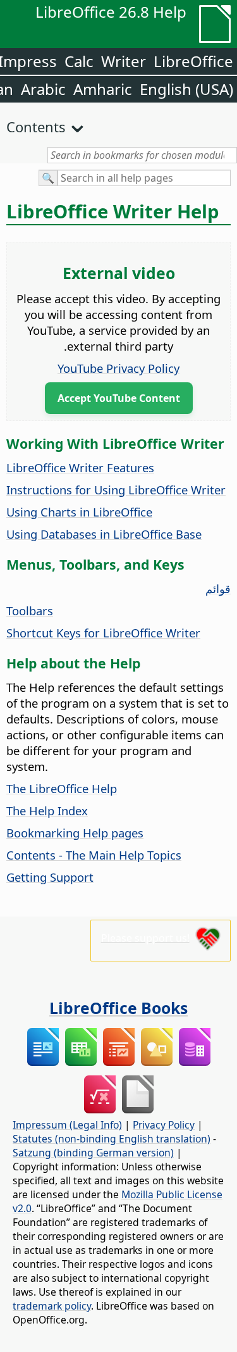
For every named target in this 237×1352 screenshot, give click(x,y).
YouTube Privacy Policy (118, 368)
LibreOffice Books (118, 1007)
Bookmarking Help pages (74, 833)
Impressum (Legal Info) (67, 1125)
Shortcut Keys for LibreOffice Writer (103, 633)
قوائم (218, 588)
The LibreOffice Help (61, 788)
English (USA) (186, 88)
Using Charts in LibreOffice (79, 512)
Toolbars (29, 610)
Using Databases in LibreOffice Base (104, 534)
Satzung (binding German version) (93, 1153)
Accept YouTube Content (119, 398)
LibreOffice (193, 61)
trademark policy (52, 1306)
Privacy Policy (164, 1125)
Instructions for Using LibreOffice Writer (116, 490)
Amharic (102, 88)
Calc (79, 61)
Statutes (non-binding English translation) (111, 1139)
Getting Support (50, 877)
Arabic (43, 88)
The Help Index (47, 810)
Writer (123, 61)
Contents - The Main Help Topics (93, 855)
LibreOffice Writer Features (80, 467)
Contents (36, 126)
